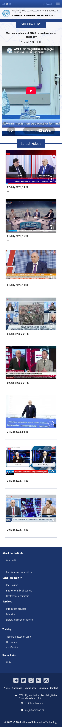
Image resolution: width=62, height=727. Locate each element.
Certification (12, 647)
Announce (17, 688)
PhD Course (12, 585)
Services (7, 601)
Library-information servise (19, 619)
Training (6, 629)
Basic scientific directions (19, 590)
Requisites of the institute (19, 572)
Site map (43, 688)
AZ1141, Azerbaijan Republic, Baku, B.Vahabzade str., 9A (38, 697)
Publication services (16, 608)
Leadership (11, 560)
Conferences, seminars (17, 596)
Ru (9, 4)
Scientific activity (12, 577)
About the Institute (12, 553)
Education (11, 614)
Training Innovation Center (19, 636)
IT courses (11, 642)
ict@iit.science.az (35, 703)
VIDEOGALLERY (31, 24)
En (7, 4)
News (7, 688)
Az (3, 4)
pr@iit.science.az (34, 710)
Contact (54, 688)
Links (8, 662)
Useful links (8, 655)
